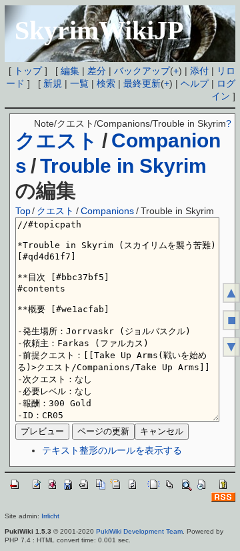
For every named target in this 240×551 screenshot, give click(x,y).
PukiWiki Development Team (139, 531)
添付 (199, 70)
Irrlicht (50, 516)
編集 (70, 70)
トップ (28, 70)
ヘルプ (195, 83)
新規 (52, 83)
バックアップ (142, 70)
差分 (96, 70)
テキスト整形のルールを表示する (112, 450)
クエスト (56, 140)
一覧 (79, 83)
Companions (107, 210)
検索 (106, 83)
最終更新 (142, 83)
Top (23, 210)
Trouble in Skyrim (123, 166)
